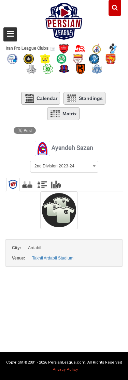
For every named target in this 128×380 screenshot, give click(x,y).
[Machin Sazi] (48, 68)
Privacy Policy (65, 369)
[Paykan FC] (113, 48)
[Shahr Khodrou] (110, 58)
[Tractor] (80, 48)
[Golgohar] (94, 58)
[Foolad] (78, 58)
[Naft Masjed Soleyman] (96, 48)
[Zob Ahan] (61, 58)
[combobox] (64, 166)
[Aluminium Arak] (97, 68)
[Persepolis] (64, 48)
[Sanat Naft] (45, 58)
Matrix (69, 113)
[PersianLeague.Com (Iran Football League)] (64, 19)
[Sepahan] (29, 58)
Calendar (47, 98)
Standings (91, 98)
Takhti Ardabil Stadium (52, 258)
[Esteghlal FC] (12, 58)
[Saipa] (31, 68)
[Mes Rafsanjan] (80, 68)
